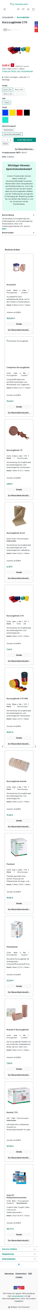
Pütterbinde (12, 947)
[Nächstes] (35, 746)
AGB (30, 1273)
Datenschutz (21, 1273)
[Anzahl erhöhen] (10, 140)
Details (19, 324)
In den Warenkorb (24, 140)
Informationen (8, 1259)
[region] (19, 50)
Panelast (11, 864)
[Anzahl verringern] (4, 140)
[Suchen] (18, 9)
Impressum (9, 1273)
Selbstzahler (8, 130)
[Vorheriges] (2, 746)
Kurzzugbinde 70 (14, 450)
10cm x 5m (7, 94)
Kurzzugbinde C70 (15, 616)
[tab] (18, 222)
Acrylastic (11, 285)
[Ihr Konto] (28, 9)
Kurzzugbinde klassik (16, 781)
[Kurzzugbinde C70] (19, 50)
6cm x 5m (7, 90)
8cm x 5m (19, 90)
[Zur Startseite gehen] (19, 4)
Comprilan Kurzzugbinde (18, 367)
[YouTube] (36, 30)
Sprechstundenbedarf (12, 134)
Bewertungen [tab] (8, 233)
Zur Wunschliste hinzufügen (25, 149)
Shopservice (8, 1254)
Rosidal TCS (12, 1112)
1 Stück (7, 102)
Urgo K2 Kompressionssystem (16, 1196)
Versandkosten (18, 1296)
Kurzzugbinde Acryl (16, 533)
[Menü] (4, 9)
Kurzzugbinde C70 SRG (17, 698)
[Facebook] (36, 23)
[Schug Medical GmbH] (19, 30)
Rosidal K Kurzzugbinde (18, 1030)
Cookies (19, 1277)
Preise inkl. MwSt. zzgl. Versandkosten (17, 71)
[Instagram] (36, 26)
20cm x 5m (21, 94)
